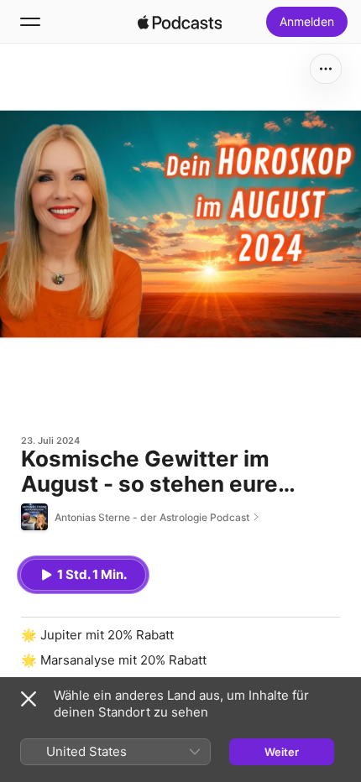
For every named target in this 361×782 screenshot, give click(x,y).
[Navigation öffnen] (30, 21)
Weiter (281, 752)
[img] (179, 21)
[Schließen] (28, 698)
